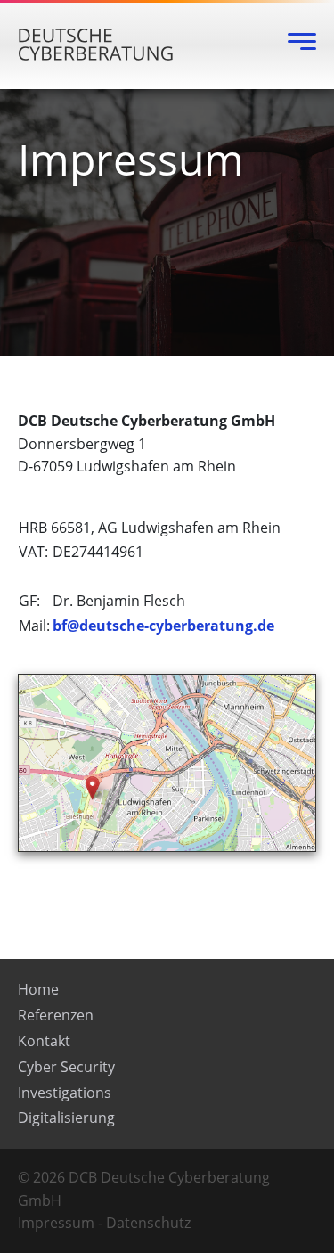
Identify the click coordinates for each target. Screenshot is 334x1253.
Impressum (56, 1223)
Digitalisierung (66, 1117)
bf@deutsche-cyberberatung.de (163, 625)
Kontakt (44, 1041)
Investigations (64, 1092)
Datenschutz (148, 1223)
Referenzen (56, 1015)
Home (38, 989)
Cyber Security (66, 1067)
